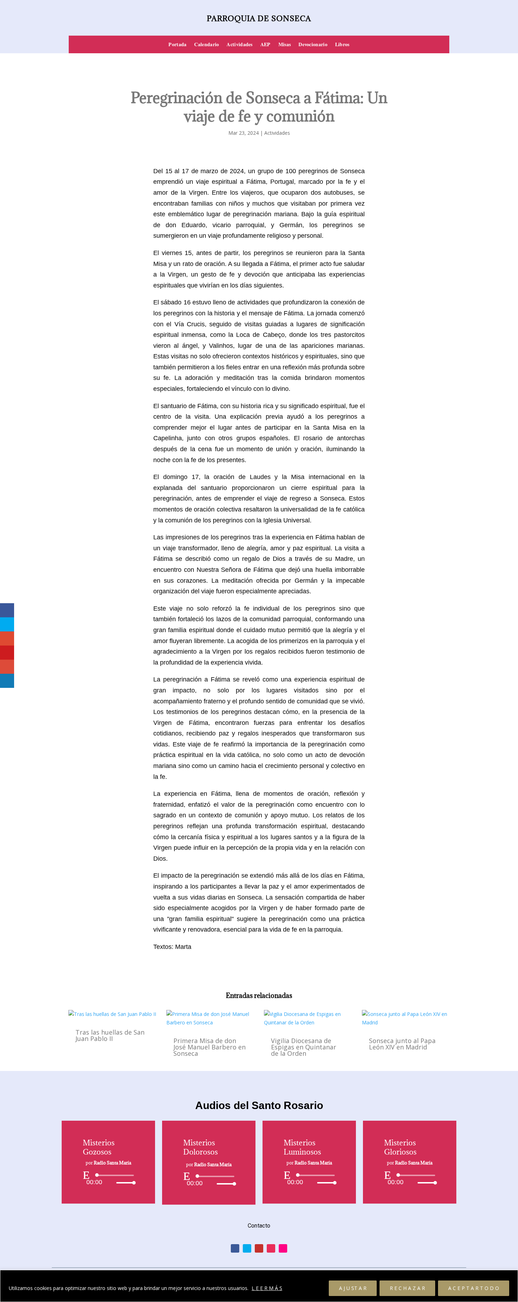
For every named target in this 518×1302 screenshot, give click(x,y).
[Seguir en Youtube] (259, 1248)
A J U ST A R (352, 1288)
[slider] (124, 1182)
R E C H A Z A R (407, 1288)
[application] (108, 1179)
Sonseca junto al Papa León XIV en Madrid (402, 1043)
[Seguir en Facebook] (235, 1248)
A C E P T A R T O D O (473, 1288)
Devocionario (312, 45)
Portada (177, 45)
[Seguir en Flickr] (283, 1248)
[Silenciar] (110, 1183)
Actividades (239, 45)
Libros (342, 45)
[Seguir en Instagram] (271, 1248)
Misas (284, 45)
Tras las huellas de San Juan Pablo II (109, 1035)
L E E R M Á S (267, 1288)
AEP (265, 45)
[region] (259, 1286)
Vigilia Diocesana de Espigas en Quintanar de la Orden (303, 1047)
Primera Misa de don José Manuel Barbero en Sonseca (209, 1047)
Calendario (206, 45)
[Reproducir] (86, 1175)
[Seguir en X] (247, 1248)
